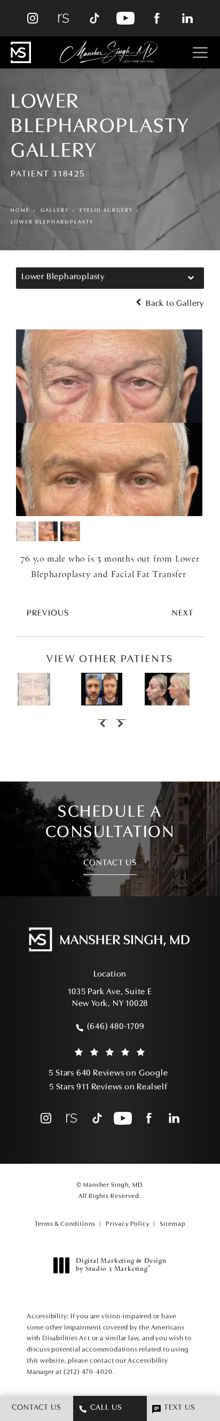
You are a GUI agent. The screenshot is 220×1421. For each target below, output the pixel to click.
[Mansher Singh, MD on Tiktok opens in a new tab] (94, 18)
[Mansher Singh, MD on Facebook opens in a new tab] (156, 18)
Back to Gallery (174, 303)
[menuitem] (32, 18)
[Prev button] (101, 721)
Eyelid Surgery (106, 210)
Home (20, 210)
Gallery (55, 210)
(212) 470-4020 (88, 1372)
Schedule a (110, 822)
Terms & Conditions (65, 1224)
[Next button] (119, 721)
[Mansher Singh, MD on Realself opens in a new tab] (63, 18)
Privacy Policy (128, 1224)
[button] (200, 52)
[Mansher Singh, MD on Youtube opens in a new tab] (125, 18)
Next (182, 613)
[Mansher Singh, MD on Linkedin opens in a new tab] (187, 18)
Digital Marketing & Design (121, 1266)
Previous (48, 613)
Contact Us (109, 863)
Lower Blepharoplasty (52, 222)
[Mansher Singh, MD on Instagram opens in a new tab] (32, 18)
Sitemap (173, 1224)
